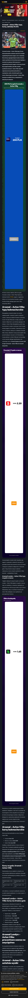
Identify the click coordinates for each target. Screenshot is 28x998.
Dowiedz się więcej (20, 979)
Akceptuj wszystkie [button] (14, 988)
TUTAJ (11, 297)
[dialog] (14, 984)
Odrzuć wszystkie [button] (14, 992)
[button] (24, 2)
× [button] (26, 972)
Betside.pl (4, 20)
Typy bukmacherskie (10, 20)
